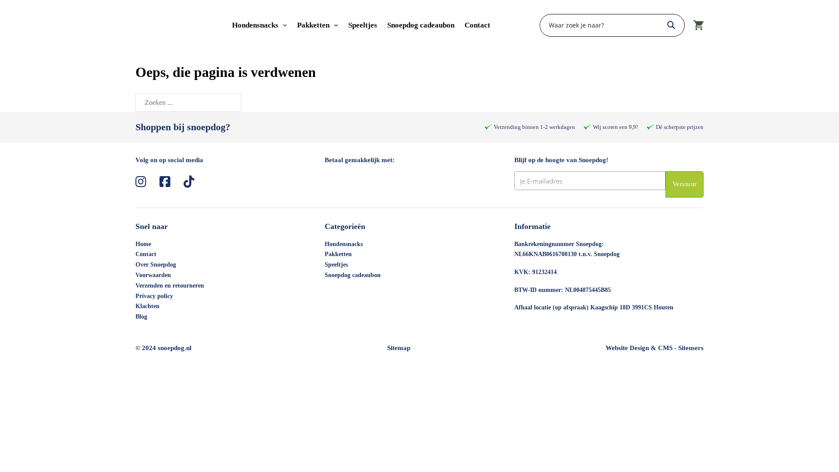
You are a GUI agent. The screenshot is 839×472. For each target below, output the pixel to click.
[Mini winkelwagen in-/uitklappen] (698, 25)
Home (143, 244)
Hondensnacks (255, 25)
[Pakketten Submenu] (336, 25)
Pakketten (313, 25)
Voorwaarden (153, 275)
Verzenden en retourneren (169, 285)
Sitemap (398, 347)
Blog (141, 316)
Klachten (147, 306)
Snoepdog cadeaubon (420, 25)
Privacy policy (154, 296)
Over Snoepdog (155, 264)
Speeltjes (362, 25)
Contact (477, 25)
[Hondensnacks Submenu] (285, 25)
